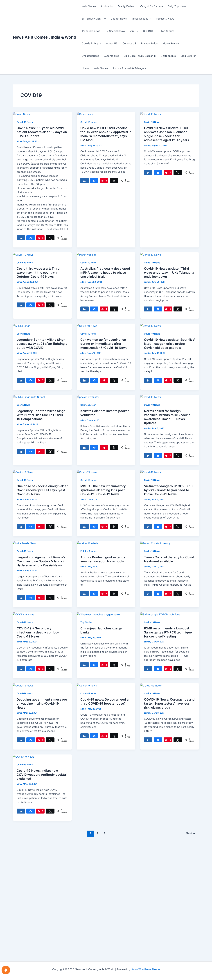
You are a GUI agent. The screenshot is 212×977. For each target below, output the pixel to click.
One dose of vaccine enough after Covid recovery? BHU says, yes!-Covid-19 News (42, 490)
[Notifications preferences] (6, 970)
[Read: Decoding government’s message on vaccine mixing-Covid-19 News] (23, 685)
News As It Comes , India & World (44, 37)
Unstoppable (168, 55)
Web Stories (89, 6)
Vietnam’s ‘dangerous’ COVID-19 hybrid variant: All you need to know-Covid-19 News (168, 490)
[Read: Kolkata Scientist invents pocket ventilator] (88, 396)
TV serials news (91, 31)
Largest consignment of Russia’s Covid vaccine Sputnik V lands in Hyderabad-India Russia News (41, 561)
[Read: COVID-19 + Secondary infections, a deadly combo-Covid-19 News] (23, 614)
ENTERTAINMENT (92, 18)
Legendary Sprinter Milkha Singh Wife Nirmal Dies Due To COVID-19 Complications (41, 415)
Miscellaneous (140, 18)
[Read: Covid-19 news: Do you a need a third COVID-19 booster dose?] (87, 685)
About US (111, 43)
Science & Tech (88, 405)
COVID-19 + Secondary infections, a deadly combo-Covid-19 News (38, 632)
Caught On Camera (151, 6)
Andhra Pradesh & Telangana (130, 68)
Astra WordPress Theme (145, 969)
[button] (104, 18)
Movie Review (171, 43)
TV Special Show (115, 31)
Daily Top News (177, 6)
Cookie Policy (90, 43)
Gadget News (119, 18)
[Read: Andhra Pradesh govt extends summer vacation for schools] (87, 543)
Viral (132, 31)
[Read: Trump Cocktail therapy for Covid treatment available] (155, 543)
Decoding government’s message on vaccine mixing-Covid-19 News (42, 703)
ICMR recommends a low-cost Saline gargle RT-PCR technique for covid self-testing (168, 632)
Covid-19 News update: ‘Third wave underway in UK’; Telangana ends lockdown (169, 272)
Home (85, 68)
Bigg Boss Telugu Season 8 (140, 55)
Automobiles (111, 55)
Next (190, 833)
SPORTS (148, 31)
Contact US (129, 43)
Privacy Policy (149, 43)
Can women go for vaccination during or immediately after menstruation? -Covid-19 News (103, 344)
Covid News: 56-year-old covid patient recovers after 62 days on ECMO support (42, 132)
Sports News (23, 333)
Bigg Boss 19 (188, 55)
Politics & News (165, 18)
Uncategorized (90, 55)
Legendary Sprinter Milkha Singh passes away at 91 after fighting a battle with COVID (42, 344)
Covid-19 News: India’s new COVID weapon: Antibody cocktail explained (42, 775)
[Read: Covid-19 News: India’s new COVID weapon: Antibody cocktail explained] (23, 756)
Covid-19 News (25, 122)
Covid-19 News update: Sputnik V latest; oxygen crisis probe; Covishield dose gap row (169, 344)
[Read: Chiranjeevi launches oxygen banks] (98, 614)
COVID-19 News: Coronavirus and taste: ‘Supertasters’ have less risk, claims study (169, 703)
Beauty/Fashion (126, 6)
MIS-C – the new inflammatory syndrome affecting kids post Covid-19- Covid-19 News (103, 490)
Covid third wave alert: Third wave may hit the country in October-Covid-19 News (38, 272)
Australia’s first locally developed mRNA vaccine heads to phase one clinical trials (105, 272)
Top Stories (167, 31)
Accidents (107, 6)
